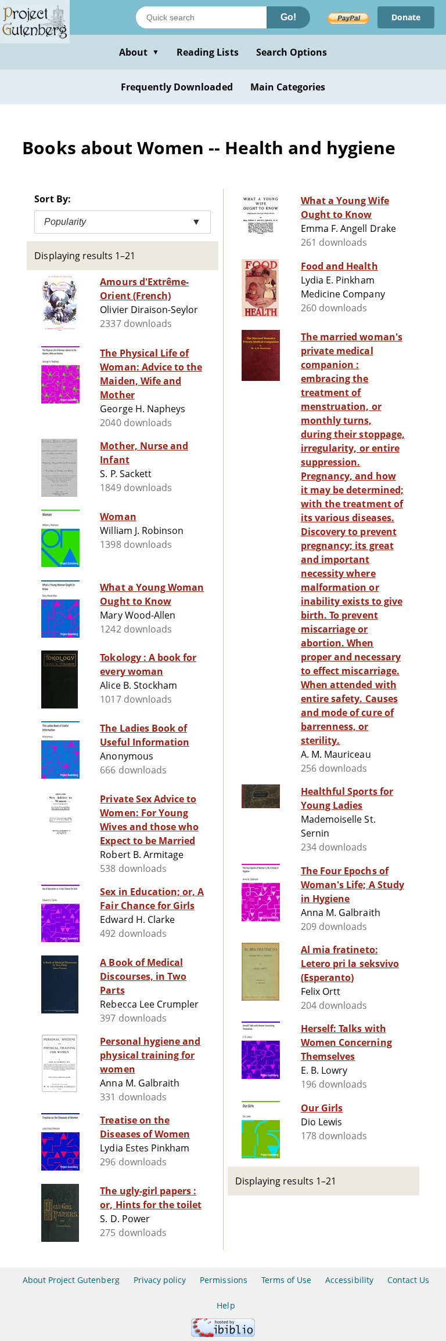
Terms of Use (286, 1279)
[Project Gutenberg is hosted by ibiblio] (223, 1333)
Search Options (292, 52)
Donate (405, 17)
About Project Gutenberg (71, 1279)
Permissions (223, 1279)
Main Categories (288, 87)
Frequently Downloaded (177, 87)
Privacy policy (160, 1279)
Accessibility (349, 1279)
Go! (288, 17)
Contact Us (408, 1279)
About (139, 52)
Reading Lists (208, 52)
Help (226, 1305)
